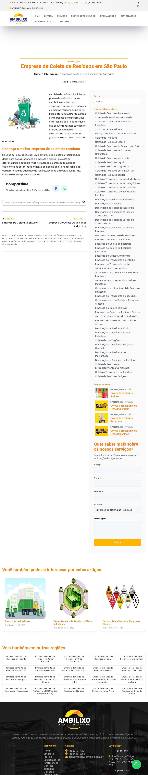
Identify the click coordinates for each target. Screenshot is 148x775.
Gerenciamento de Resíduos (111, 268)
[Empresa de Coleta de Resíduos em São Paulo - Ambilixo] (18, 18)
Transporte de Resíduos (108, 129)
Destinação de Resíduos (108, 203)
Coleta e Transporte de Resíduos (114, 372)
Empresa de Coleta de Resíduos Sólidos (117, 312)
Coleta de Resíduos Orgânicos (112, 166)
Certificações (128, 16)
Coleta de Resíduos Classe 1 (110, 142)
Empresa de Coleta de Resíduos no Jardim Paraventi (45, 659)
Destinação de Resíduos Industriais (114, 207)
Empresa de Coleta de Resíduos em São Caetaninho (74, 659)
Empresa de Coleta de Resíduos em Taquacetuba (74, 669)
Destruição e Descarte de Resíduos (115, 235)
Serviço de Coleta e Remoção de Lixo (116, 133)
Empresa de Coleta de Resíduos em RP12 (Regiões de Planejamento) (45, 691)
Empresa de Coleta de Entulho (112, 239)
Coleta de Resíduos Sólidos (110, 175)
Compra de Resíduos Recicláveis (113, 117)
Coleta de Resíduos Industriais (112, 158)
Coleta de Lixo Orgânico (108, 340)
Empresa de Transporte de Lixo (113, 264)
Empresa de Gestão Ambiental (112, 255)
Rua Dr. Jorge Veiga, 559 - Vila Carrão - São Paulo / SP (38, 2)
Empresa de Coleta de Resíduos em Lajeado (16, 657)
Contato (64, 21)
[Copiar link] (83, 201)
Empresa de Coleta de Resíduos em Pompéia (16, 678)
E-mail (98, 478)
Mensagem (100, 518)
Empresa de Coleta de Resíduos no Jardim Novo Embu (74, 679)
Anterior (10, 218)
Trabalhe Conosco (44, 21)
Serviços (62, 16)
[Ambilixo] (74, 719)
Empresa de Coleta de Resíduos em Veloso (103, 669)
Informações (107, 16)
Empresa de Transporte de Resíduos (116, 296)
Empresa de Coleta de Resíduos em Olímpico (74, 689)
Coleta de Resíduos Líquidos (110, 162)
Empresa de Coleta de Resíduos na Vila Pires (45, 669)
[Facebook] (138, 2)
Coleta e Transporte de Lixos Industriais (117, 179)
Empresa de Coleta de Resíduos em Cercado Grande (132, 691)
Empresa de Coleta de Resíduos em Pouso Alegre (16, 689)
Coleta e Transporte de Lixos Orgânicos (117, 183)
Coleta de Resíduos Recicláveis (112, 113)
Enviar (117, 542)
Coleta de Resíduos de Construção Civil (117, 146)
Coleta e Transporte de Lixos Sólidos (115, 187)
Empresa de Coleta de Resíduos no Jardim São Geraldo (45, 679)
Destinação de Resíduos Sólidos (113, 328)
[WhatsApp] (64, 188)
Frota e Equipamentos (83, 16)
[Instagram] (138, 6)
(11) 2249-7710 (77, 2)
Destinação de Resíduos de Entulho (115, 360)
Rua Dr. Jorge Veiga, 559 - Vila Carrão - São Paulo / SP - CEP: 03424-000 (122, 760)
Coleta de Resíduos (106, 137)
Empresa (48, 16)
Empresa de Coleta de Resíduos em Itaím (103, 657)
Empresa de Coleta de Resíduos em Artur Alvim (103, 689)
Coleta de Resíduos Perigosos (111, 376)
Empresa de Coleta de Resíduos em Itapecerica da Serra (132, 679)
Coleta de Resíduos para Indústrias (115, 170)
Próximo (79, 218)
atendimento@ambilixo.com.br (27, 8)
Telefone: (99, 491)
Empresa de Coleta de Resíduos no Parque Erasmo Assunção (102, 679)
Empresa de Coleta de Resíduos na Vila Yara (132, 669)
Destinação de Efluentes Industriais (115, 199)
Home (36, 16)
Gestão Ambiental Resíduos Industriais (117, 316)
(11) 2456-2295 (94, 2)
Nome (97, 464)
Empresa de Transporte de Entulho (115, 260)
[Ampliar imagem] (24, 113)
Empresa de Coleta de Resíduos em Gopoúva (16, 669)
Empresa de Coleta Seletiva (111, 308)
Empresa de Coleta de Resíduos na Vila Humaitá (132, 657)
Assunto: (98, 504)
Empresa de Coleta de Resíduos (113, 243)
